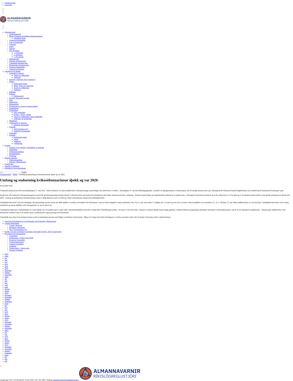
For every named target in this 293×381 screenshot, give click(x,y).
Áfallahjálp (13, 150)
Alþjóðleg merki (20, 38)
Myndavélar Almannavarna (19, 65)
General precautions (16, 244)
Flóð (10, 100)
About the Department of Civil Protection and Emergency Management (30, 221)
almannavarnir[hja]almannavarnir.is (66, 380)
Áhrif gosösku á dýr (21, 129)
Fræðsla (7, 146)
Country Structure (15, 225)
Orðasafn (12, 44)
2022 (6, 345)
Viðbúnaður (18, 143)
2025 (6, 269)
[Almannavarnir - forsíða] (15, 22)
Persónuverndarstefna (17, 67)
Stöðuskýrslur (14, 59)
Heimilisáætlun (14, 154)
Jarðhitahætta (14, 108)
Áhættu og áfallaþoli (12, 166)
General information (12, 223)
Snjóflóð (12, 135)
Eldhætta (12, 92)
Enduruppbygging (20, 84)
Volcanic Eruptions (16, 250)
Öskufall (12, 127)
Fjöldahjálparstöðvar (16, 152)
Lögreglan (8, 5)
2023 (6, 320)
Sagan (11, 47)
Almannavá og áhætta (12, 71)
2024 (6, 293)
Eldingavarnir (19, 96)
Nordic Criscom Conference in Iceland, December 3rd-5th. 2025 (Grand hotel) (33, 232)
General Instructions (16, 242)
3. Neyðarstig (18, 57)
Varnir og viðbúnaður (21, 75)
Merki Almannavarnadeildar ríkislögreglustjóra (26, 36)
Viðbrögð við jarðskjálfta (23, 119)
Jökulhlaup (13, 121)
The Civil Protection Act (18, 230)
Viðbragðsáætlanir (15, 160)
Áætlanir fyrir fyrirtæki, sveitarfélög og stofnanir (26, 148)
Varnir (16, 139)
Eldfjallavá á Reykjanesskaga (15, 168)
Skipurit (12, 49)
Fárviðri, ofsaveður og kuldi (19, 98)
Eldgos (11, 82)
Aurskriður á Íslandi (16, 73)
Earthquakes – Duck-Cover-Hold (21, 238)
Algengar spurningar (16, 69)
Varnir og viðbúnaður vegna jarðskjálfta (28, 117)
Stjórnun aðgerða (11, 158)
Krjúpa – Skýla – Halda (22, 115)
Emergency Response (17, 228)
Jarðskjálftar (13, 110)
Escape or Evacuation (17, 240)
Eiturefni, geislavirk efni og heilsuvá (22, 80)
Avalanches (13, 236)
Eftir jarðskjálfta (19, 113)
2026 (6, 254)
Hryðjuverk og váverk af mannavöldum (23, 106)
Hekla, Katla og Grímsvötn (23, 86)
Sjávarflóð (13, 133)
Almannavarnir (10, 3)
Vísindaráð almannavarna (18, 63)
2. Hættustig (18, 55)
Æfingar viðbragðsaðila (17, 162)
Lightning (12, 246)
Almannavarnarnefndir (17, 40)
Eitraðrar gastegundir (21, 125)
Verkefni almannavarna (17, 61)
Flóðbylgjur (13, 102)
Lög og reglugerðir (16, 42)
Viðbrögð (17, 77)
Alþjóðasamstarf (15, 34)
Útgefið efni (9, 164)
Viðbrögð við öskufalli (22, 131)
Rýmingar (12, 156)
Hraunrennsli (14, 104)
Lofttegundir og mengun (18, 123)
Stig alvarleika (14, 51)
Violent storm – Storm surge (19, 248)
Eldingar (12, 94)
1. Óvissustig (18, 53)
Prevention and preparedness (15, 234)
